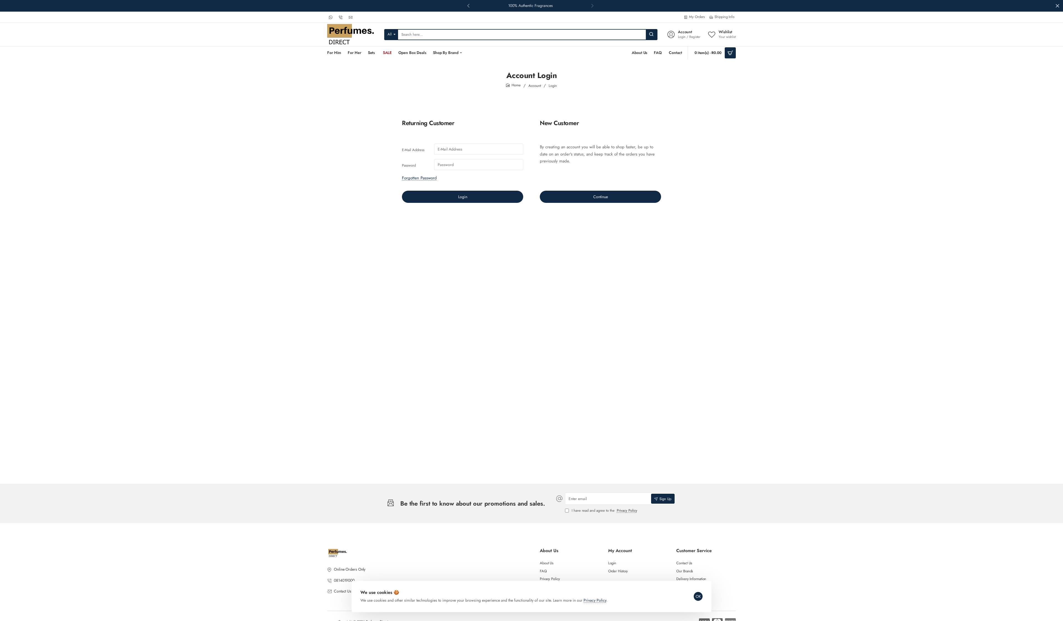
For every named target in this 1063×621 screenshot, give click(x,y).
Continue (600, 197)
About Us (549, 551)
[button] (592, 5)
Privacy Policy (595, 600)
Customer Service (694, 551)
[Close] (1057, 5)
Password (409, 165)
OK (698, 596)
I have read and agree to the (604, 510)
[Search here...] (651, 35)
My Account (620, 551)
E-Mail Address (413, 149)
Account (534, 85)
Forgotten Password (419, 178)
